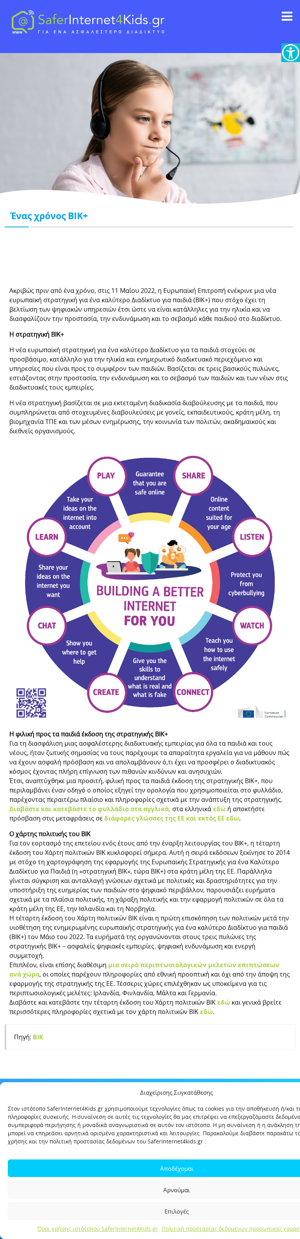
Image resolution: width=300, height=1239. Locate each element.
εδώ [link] (219, 809)
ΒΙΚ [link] (38, 1037)
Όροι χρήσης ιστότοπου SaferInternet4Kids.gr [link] (98, 1228)
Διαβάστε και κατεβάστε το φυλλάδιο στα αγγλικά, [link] (90, 809)
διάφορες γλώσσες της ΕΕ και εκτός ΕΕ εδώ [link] (171, 818)
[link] (290, 52)
